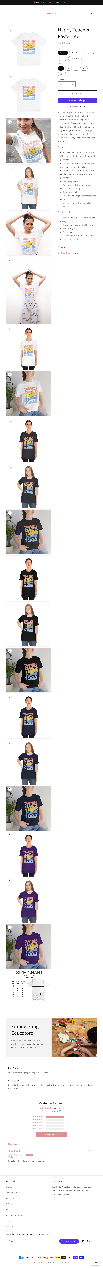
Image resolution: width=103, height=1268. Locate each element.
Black (88, 53)
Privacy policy (64, 1262)
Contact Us (10, 1198)
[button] (5, 13)
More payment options (77, 106)
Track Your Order (13, 1192)
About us (10, 1226)
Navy (62, 58)
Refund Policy (11, 1204)
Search (9, 1187)
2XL (61, 74)
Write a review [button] (51, 1134)
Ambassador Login (13, 1221)
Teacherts (42, 1262)
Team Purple (76, 58)
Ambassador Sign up (14, 1215)
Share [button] (63, 247)
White (62, 53)
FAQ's (8, 1209)
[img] (14, 1151)
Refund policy (52, 1262)
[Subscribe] (48, 1241)
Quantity (61, 79)
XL (84, 68)
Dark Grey (76, 53)
